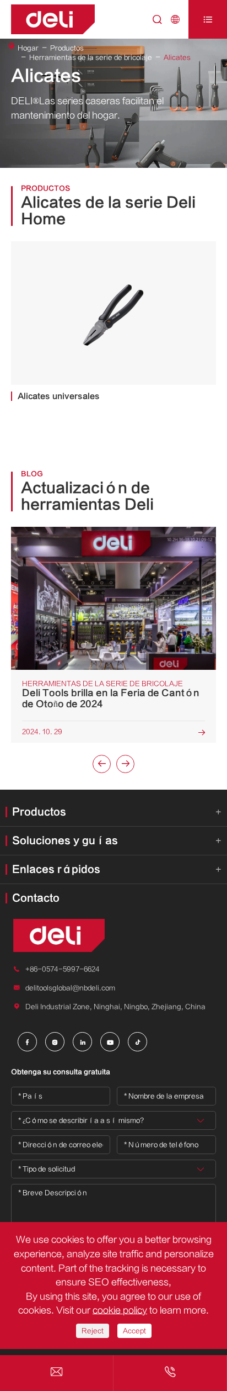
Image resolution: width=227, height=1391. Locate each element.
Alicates (177, 57)
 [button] (102, 764)
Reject (93, 1331)
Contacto (36, 898)
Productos (67, 48)
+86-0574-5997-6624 (62, 969)
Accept (134, 1331)
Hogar (28, 48)
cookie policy (120, 1310)
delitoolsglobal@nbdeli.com (70, 988)
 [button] (125, 764)
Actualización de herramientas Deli (87, 496)
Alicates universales (59, 396)
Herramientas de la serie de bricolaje (90, 57)
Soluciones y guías (65, 841)
